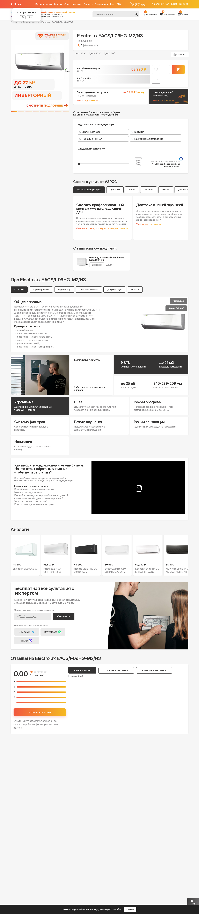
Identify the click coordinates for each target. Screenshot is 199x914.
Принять (130, 909)
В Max (24, 640)
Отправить (63, 616)
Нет (30, 17)
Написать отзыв (41, 712)
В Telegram (24, 631)
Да (23, 17)
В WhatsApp (50, 631)
